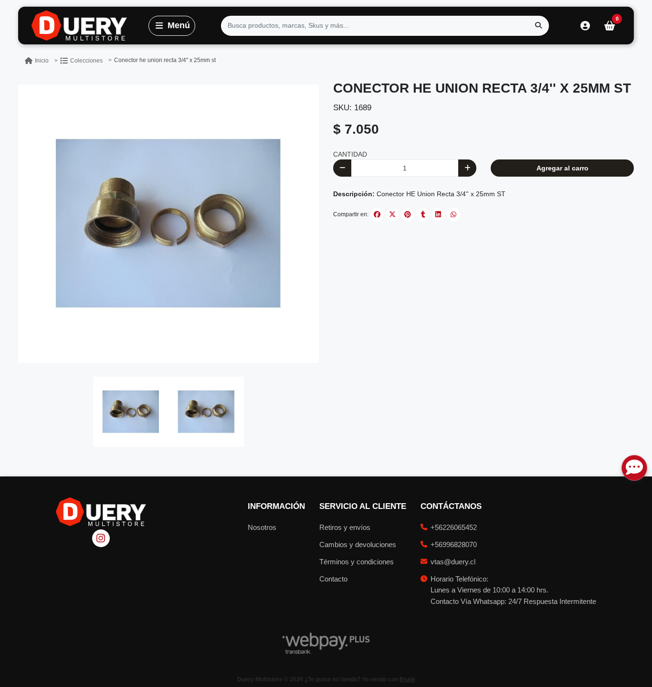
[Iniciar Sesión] (585, 26)
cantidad (350, 154)
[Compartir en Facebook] (377, 214)
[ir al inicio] (101, 511)
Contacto (333, 579)
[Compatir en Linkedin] (438, 214)
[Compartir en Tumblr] (423, 214)
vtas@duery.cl (453, 562)
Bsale (407, 679)
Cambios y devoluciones (357, 544)
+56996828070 (454, 544)
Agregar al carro (562, 168)
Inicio (42, 60)
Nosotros (262, 527)
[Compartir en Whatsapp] (453, 214)
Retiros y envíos (344, 527)
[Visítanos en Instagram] (101, 538)
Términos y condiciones (356, 562)
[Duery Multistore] (73, 26)
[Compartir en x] (392, 214)
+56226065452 (454, 527)
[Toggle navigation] (171, 26)
